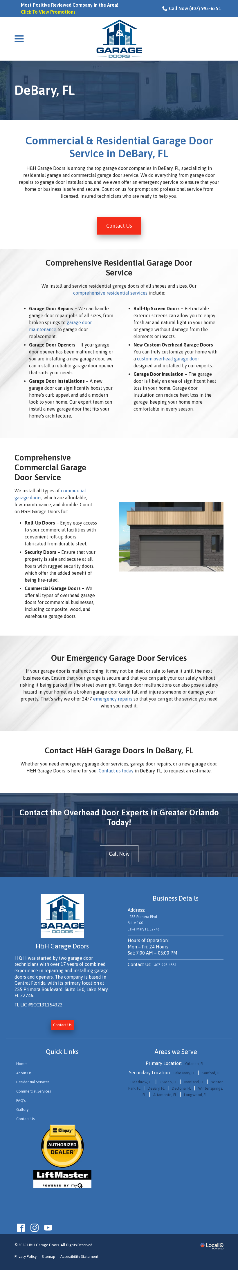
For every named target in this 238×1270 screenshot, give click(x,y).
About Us (23, 1073)
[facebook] (21, 1227)
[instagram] (34, 1227)
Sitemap (48, 1256)
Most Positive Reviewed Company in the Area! (69, 5)
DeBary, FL (45, 90)
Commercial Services (33, 1091)
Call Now (119, 854)
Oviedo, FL (168, 1082)
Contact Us (119, 226)
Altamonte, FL (165, 1095)
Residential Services (32, 1082)
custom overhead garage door (168, 358)
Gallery (22, 1109)
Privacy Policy (26, 1256)
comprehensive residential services (110, 292)
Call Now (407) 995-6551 (195, 8)
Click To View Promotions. (49, 11)
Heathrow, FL (141, 1082)
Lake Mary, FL (184, 1073)
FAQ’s (21, 1100)
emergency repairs (112, 698)
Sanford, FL (211, 1073)
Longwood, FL (195, 1095)
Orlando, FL (194, 1064)
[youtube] (48, 1227)
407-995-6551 (165, 965)
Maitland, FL (194, 1082)
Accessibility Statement (79, 1256)
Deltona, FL (181, 1088)
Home (21, 1064)
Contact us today (116, 770)
